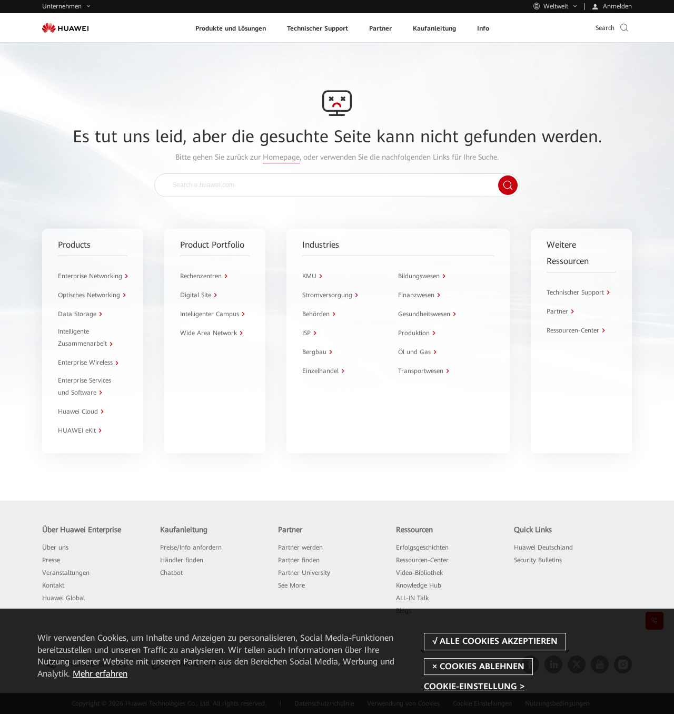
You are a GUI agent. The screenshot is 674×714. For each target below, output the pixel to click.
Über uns (55, 547)
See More (291, 585)
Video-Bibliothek (419, 572)
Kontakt (53, 585)
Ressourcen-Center (422, 560)
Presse (51, 560)
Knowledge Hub (418, 585)
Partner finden (299, 560)
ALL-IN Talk (412, 598)
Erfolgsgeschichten (422, 547)
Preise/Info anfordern (191, 547)
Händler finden (181, 560)
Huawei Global (63, 598)
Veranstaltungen (66, 572)
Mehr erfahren (100, 674)
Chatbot (171, 572)
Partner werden (300, 547)
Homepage (281, 157)
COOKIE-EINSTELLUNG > (474, 686)
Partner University (304, 572)
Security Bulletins (538, 560)
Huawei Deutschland (543, 547)
